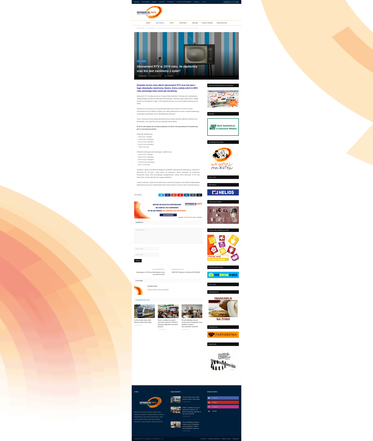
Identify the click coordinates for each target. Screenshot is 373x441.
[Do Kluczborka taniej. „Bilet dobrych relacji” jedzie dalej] (144, 311)
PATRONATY (170, 2)
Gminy (148, 23)
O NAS (203, 2)
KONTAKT (196, 2)
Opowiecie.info (142, 76)
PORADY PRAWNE (207, 23)
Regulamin (236, 439)
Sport (172, 23)
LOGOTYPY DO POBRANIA (184, 2)
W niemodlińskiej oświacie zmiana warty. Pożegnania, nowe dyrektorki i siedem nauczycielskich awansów (192, 323)
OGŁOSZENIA (145, 2)
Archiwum (203, 439)
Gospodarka (141, 61)
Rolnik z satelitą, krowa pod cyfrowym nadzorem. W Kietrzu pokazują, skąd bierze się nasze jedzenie (168, 323)
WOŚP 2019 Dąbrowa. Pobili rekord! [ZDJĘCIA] (186, 272)
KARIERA (154, 2)
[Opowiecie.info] (149, 11)
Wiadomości (160, 23)
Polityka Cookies (226, 439)
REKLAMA (136, 2)
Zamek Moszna (222, 23)
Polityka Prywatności (214, 439)
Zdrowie (195, 23)
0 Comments (169, 76)
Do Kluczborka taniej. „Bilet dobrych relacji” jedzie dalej (142, 321)
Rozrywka (183, 23)
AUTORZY (162, 2)
